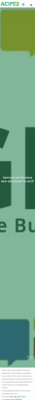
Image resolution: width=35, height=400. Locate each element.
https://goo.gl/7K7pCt (17, 397)
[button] (23, 4)
